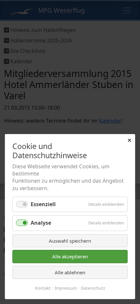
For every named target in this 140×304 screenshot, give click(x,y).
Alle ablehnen (70, 272)
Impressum (66, 288)
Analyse (41, 222)
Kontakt (43, 288)
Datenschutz (93, 288)
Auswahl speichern (70, 240)
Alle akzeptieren (70, 256)
